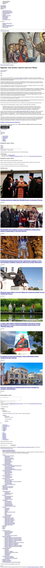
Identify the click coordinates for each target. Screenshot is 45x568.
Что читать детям (8, 482)
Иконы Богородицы (8, 471)
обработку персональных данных (16, 156)
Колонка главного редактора (8, 486)
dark (3, 71)
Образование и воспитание (8, 487)
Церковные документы (7, 560)
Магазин (4, 433)
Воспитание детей (6, 478)
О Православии (8, 494)
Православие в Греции (9, 520)
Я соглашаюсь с (8, 155)
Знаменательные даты (9, 496)
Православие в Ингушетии (10, 522)
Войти (8, 30)
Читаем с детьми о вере (7, 26)
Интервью (4, 525)
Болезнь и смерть (8, 501)
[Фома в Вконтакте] (5, 424)
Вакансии (4, 437)
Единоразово (4, 150)
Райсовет (4, 24)
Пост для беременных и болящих (11, 535)
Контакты (4, 435)
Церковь (4, 139)
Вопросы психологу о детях (10, 484)
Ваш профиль (5, 2)
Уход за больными (8, 502)
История (4, 495)
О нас (4, 432)
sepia (5, 71)
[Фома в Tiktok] (4, 427)
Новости (4, 14)
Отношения (5, 485)
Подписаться (13, 445)
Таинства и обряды (6, 548)
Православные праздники (7, 464)
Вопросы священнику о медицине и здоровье (13, 546)
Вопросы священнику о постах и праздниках (13, 469)
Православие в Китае (9, 524)
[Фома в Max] (4, 430)
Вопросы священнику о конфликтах (11, 543)
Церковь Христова (6, 559)
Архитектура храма (8, 476)
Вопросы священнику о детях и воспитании (13, 481)
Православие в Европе (9, 521)
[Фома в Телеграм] (5, 426)
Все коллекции (5, 27)
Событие (11, 64)
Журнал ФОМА (3, 64)
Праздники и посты (6, 530)
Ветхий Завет (7, 456)
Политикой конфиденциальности (35, 156)
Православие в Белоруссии (10, 519)
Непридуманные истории (7, 11)
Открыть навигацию (6, 1)
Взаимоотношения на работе (10, 506)
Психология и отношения (7, 12)
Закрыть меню (3, 6)
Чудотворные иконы (8, 474)
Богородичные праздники (10, 468)
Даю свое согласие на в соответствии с (22, 156)
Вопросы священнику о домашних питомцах (13, 540)
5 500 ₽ (1, 147)
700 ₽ (1, 145)
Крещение (7, 549)
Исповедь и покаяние (9, 551)
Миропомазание (8, 553)
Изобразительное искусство (10, 511)
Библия (4, 454)
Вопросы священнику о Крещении (11, 544)
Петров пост (7, 534)
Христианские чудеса (9, 493)
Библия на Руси (8, 462)
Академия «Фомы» (6, 13)
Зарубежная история (8, 499)
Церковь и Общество (6, 561)
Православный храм (6, 475)
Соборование (7, 554)
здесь (27, 151)
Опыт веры (7, 492)
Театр (6, 513)
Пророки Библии (8, 459)
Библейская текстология (9, 458)
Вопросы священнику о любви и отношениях (13, 545)
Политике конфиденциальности (33, 566)
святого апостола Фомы (17, 78)
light (1, 71)
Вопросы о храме (8, 547)
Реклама (4, 434)
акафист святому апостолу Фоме (22, 111)
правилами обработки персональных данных (25, 447)
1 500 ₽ (1, 146)
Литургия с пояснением (9, 557)
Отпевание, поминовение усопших (11, 552)
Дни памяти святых (8, 467)
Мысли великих (8, 515)
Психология (5, 500)
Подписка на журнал (6, 19)
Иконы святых (7, 473)
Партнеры (4, 438)
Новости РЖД (5, 489)
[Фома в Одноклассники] (6, 425)
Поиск (4, 3)
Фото (4, 527)
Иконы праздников (8, 472)
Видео (4, 528)
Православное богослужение (8, 25)
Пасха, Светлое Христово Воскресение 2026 (13, 465)
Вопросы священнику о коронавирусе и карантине (14, 542)
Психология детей (8, 480)
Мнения (4, 526)
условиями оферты (11, 155)
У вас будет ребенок (8, 483)
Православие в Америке (9, 517)
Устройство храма (8, 477)
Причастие (7, 550)
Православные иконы (7, 470)
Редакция (5, 129)
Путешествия (5, 488)
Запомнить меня (5, 406)
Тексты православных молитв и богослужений (11, 562)
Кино (6, 512)
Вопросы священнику (7, 15)
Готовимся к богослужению (8, 556)
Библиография (7, 463)
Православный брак (8, 505)
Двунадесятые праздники (9, 466)
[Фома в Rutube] (4, 429)
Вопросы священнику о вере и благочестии (13, 537)
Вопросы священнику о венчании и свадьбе (13, 538)
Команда (4, 436)
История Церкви (8, 497)
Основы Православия (7, 10)
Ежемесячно (10, 150)
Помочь (4, 5)
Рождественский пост (9, 531)
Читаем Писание (8, 460)
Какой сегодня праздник (7, 23)
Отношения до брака (9, 504)
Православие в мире (6, 516)
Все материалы (5, 17)
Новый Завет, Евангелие (9, 455)
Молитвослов (5, 16)
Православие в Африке (9, 518)
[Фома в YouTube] (5, 428)
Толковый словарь (8, 514)
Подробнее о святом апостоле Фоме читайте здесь (10, 122)
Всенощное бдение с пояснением (11, 558)
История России (8, 498)
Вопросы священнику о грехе (10, 541)
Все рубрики (5, 18)
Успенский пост (8, 533)
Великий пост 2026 (8, 532)
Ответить (4, 415)
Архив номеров (6, 439)
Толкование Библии (8, 461)
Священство (7, 555)
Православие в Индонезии (10, 523)
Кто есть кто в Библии (9, 457)
